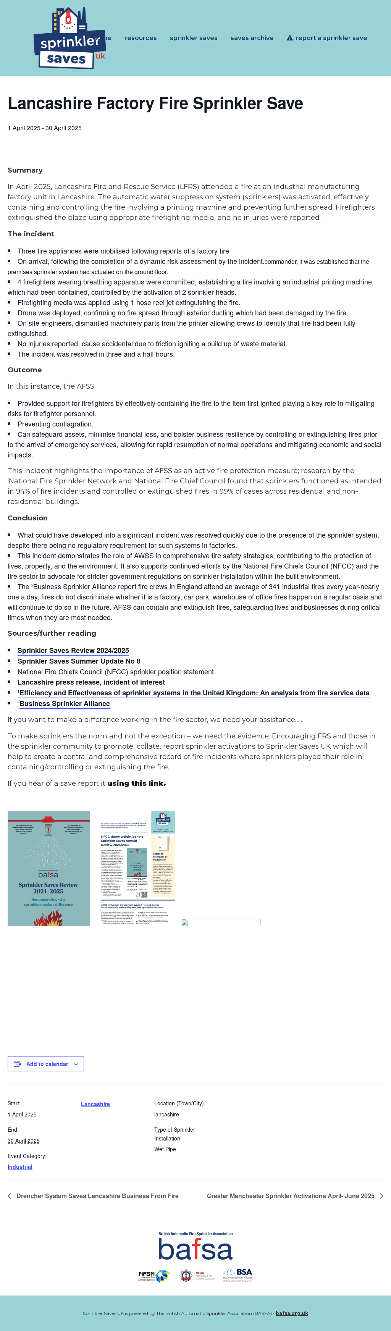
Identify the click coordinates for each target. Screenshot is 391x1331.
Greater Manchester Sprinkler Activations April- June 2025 (291, 1195)
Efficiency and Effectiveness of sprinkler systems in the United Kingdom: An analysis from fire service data (194, 693)
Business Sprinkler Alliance (64, 703)
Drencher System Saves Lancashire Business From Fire (97, 1195)
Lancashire (95, 1104)
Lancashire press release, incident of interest (91, 682)
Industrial (20, 1166)
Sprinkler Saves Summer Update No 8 (79, 661)
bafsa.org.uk (292, 1313)
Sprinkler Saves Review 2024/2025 (73, 650)
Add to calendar (47, 1064)
